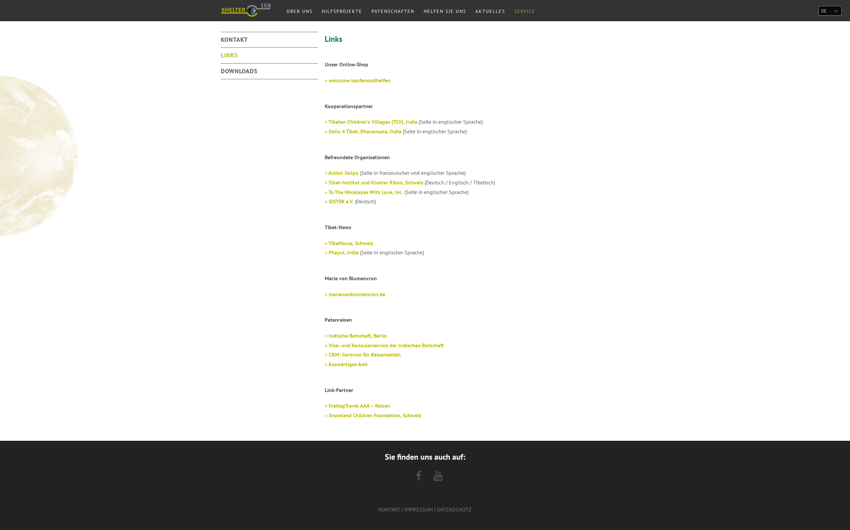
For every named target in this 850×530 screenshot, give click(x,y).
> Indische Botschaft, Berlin (356, 335)
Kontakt (234, 39)
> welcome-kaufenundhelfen (357, 80)
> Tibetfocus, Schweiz (349, 243)
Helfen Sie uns (445, 11)
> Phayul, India (342, 252)
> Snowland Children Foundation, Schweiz (373, 415)
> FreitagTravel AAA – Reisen (357, 405)
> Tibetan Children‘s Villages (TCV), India (371, 121)
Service (525, 11)
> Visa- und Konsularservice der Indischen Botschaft (384, 345)
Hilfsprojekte (342, 11)
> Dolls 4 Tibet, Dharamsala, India (363, 131)
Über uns (299, 11)
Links (229, 55)
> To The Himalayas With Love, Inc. (364, 192)
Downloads (239, 71)
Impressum (418, 509)
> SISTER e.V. (339, 201)
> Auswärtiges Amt (346, 364)
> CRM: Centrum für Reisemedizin (363, 354)
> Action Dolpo (342, 172)
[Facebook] (419, 476)
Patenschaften (393, 11)
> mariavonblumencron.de (355, 294)
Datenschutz (454, 509)
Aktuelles (490, 11)
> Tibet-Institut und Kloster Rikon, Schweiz (374, 182)
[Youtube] (438, 476)
